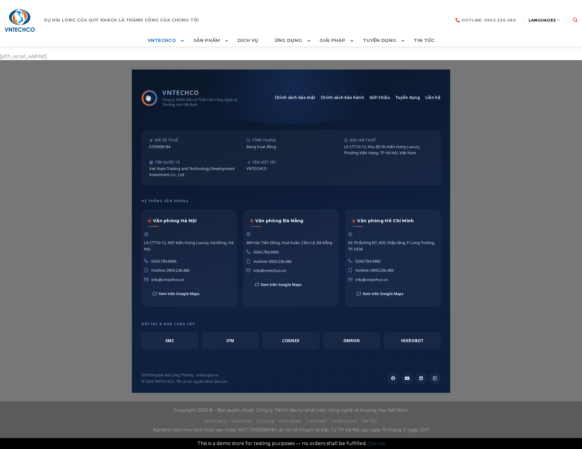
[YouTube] (407, 378)
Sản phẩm (242, 421)
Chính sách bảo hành (342, 97)
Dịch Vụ (266, 421)
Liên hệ (432, 97)
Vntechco (215, 421)
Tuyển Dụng (344, 421)
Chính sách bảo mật (295, 97)
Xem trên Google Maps (179, 293)
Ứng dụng (290, 421)
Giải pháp (316, 421)
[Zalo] (435, 378)
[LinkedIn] (421, 378)
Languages (542, 20)
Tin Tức (370, 421)
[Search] (575, 20)
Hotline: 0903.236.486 (170, 270)
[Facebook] (393, 378)
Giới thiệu (380, 97)
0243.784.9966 (163, 261)
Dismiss (376, 443)
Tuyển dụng (408, 97)
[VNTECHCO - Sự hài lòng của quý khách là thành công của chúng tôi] (20, 20)
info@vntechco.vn (167, 279)
